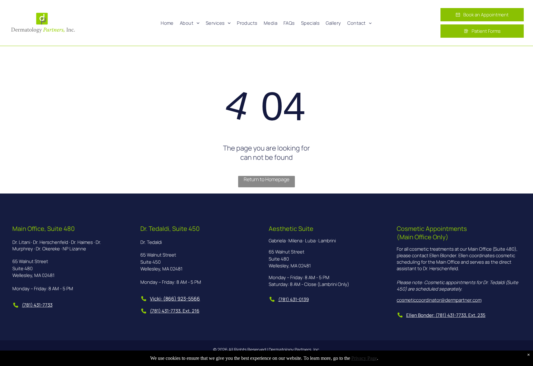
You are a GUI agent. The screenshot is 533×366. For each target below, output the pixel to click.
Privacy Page (364, 358)
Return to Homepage (266, 179)
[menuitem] (167, 23)
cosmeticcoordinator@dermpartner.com (439, 300)
